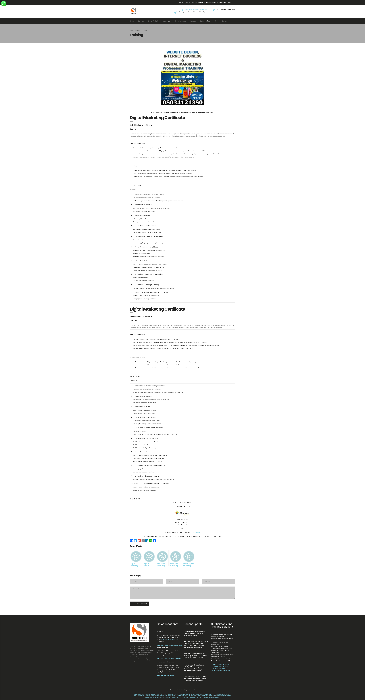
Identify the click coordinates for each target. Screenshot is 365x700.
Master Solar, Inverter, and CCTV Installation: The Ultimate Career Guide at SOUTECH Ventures (195, 679)
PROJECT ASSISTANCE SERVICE (223, 2)
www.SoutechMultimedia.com (204, 694)
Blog (216, 21)
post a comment (141, 604)
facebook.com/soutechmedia (220, 664)
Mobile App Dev (168, 21)
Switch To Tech (153, 21)
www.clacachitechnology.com (142, 695)
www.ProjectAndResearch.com (206, 695)
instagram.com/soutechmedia (220, 666)
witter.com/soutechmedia (220, 668)
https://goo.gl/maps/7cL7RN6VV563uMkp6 (169, 658)
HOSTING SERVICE (209, 2)
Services (141, 21)
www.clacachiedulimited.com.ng (191, 697)
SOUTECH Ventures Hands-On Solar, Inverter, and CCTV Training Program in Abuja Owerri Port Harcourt (195, 656)
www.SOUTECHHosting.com (142, 694)
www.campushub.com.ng (223, 695)
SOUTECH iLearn (198, 2)
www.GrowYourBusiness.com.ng (154, 697)
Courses (193, 21)
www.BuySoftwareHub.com (187, 694)
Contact (224, 21)
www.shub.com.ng (173, 694)
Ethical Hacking (205, 21)
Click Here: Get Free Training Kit (196, 9)
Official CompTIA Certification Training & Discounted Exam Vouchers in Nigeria (194, 633)
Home (132, 21)
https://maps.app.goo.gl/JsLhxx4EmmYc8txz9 (169, 645)
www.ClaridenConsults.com (159, 695)
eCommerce (182, 21)
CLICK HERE (196, 532)
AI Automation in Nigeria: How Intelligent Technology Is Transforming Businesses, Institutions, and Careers (194, 668)
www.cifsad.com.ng (190, 695)
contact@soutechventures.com (169, 639)
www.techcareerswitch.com (159, 694)
